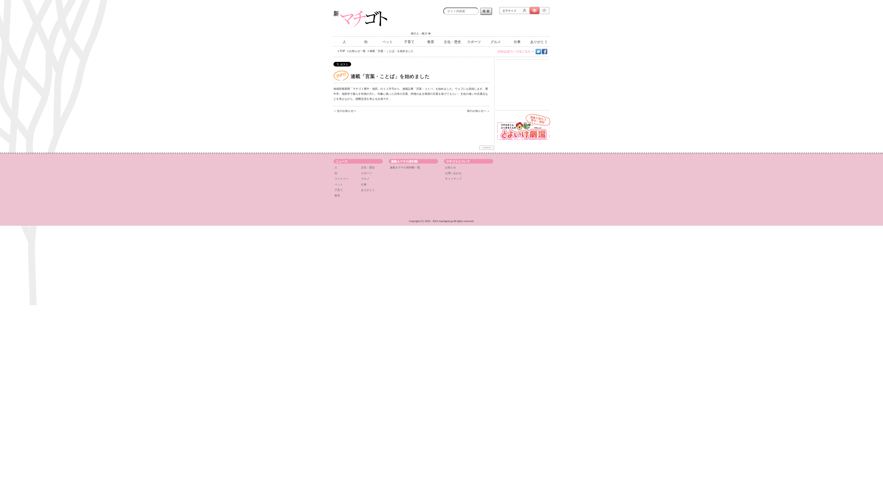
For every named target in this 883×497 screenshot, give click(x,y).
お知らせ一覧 (357, 51)
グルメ (495, 42)
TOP (342, 51)
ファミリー (341, 178)
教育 (430, 42)
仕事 (517, 42)
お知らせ (450, 167)
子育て (409, 42)
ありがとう (539, 42)
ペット (387, 42)
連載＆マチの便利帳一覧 (405, 167)
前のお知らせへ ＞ (478, 111)
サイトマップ (453, 178)
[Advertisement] (496, 27)
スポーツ (474, 42)
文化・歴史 (452, 42)
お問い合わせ (453, 173)
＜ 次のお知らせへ (344, 111)
